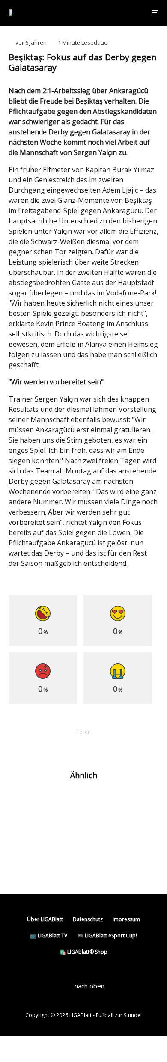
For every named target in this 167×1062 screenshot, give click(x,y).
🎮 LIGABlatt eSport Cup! (107, 935)
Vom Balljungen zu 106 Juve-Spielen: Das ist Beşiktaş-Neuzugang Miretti (98, 867)
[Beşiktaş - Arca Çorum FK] (22, 802)
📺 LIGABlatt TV (48, 935)
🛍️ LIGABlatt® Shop (83, 951)
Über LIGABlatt (45, 919)
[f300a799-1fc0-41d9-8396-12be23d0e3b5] (22, 867)
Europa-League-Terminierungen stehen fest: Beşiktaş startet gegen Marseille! (97, 834)
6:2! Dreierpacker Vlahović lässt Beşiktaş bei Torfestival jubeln (91, 802)
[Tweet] (61, 746)
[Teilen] (39, 746)
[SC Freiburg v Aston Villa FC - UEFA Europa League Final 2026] (22, 831)
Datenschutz (88, 919)
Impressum (126, 919)
